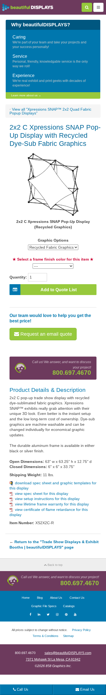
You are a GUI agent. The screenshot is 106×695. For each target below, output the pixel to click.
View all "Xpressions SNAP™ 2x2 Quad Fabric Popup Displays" (50, 111)
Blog (40, 597)
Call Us (22, 689)
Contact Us (77, 597)
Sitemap (68, 636)
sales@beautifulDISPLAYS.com (68, 653)
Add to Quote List (58, 289)
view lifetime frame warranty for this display (52, 504)
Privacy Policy (81, 630)
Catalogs (69, 606)
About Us (56, 597)
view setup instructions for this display (47, 499)
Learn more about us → (26, 95)
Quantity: (18, 277)
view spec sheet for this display (41, 493)
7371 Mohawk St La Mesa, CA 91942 (53, 659)
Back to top (55, 564)
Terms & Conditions (45, 636)
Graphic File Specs (44, 606)
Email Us (87, 689)
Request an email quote (45, 334)
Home (26, 597)
